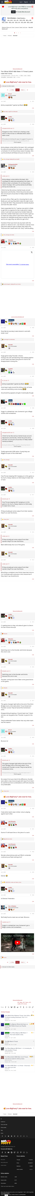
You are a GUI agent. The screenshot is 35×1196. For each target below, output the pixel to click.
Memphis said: (5, 671)
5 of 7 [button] (17, 89)
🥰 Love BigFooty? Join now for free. (18, 82)
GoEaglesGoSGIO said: (7, 128)
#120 (33, 808)
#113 (33, 559)
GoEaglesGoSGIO (6, 75)
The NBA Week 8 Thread (11, 1041)
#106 (33, 352)
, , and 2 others (12, 284)
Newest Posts (4, 1156)
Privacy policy (3, 1127)
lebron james (9, 77)
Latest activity (3, 1165)
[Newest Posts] (30, 2)
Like (33, 108)
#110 (33, 472)
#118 (33, 737)
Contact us (3, 1121)
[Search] (33, 2)
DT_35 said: (4, 380)
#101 (33, 101)
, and (11, 111)
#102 (33, 124)
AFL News (20, 1002)
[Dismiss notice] (32, 7)
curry (25, 75)
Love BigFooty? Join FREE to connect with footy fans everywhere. (20, 7)
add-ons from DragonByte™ (17, 1192)
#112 (33, 532)
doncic (29, 75)
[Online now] (4, 371)
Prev (12, 89)
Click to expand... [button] (17, 142)
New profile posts (4, 1162)
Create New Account (24, 12)
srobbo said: (5, 176)
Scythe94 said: (5, 922)
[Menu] (2, 2)
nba (14, 77)
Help (2, 1130)
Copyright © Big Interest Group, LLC (8, 1146)
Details (8, 1193)
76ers (22, 75)
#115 (33, 646)
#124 (33, 895)
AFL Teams (25, 1002)
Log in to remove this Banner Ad (17, 316)
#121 (33, 829)
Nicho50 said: (5, 499)
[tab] (15, 33)
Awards (31, 1169)
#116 (33, 667)
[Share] (30, 101)
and (9, 234)
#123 (33, 872)
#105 (33, 327)
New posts (3, 1159)
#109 (33, 428)
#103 (33, 172)
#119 (33, 756)
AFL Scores (24, 1004)
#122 (33, 851)
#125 (33, 913)
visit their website (24, 25)
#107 (33, 376)
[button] (17, 1118)
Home (2, 1133)
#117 (33, 700)
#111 (33, 494)
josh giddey (3, 77)
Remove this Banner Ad (17, 68)
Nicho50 (7, 1043)
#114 (33, 621)
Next (22, 89)
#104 (33, 247)
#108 (33, 408)
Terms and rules (4, 1124)
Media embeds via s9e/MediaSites (19, 1194)
